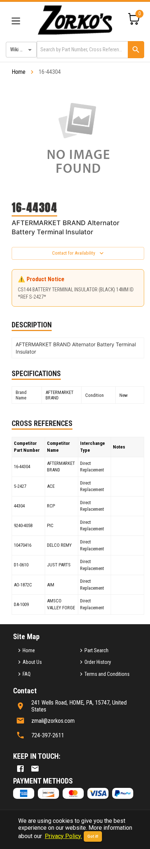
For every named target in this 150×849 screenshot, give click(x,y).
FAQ (27, 674)
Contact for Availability (73, 253)
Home (18, 71)
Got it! (92, 836)
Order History (97, 662)
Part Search (96, 650)
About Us (32, 662)
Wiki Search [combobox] (22, 49)
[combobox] (82, 49)
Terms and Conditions (107, 674)
